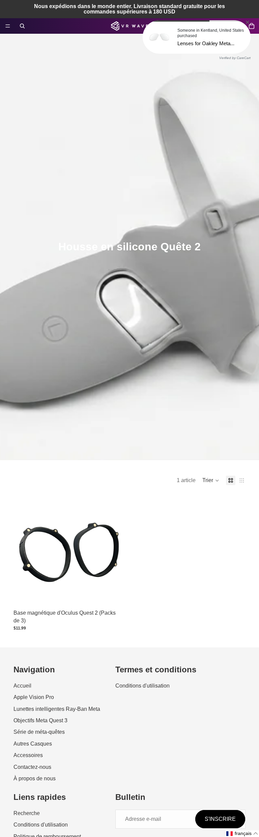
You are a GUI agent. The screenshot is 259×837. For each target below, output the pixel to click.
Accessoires (28, 755)
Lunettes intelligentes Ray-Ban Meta (56, 709)
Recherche (26, 813)
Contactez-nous (32, 767)
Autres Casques (32, 744)
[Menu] (8, 26)
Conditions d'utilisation (142, 686)
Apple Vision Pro (33, 697)
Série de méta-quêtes (39, 732)
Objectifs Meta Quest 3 (40, 720)
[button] (210, 480)
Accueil (22, 686)
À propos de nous (34, 778)
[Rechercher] (22, 26)
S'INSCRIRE (220, 819)
